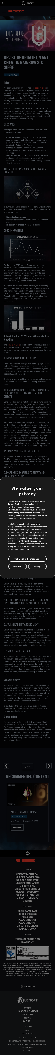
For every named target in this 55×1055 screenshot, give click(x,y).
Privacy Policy (13, 512)
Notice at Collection (31, 512)
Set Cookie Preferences (27, 558)
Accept (37, 566)
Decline (17, 566)
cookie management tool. (27, 518)
